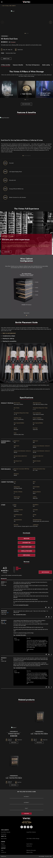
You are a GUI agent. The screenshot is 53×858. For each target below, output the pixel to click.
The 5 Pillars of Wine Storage (32, 838)
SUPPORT (3, 848)
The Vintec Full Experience (33, 65)
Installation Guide (26, 551)
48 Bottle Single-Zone (13, 733)
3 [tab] (25, 155)
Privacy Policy (47, 856)
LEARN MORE (7, 251)
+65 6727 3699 (26, 822)
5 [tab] (28, 155)
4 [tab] (27, 155)
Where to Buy (29, 852)
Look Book (3, 845)
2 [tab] (26, 33)
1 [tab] (26, 315)
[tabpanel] (26, 21)
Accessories (3, 834)
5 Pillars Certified (5, 65)
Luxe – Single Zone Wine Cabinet (39, 733)
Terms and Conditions (41, 856)
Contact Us (3, 852)
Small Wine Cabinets (5, 832)
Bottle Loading (46, 65)
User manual (26, 555)
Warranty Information (31, 850)
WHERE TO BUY (6, 58)
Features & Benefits (18, 65)
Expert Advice (29, 843)
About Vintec (4, 838)
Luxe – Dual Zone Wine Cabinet (14, 778)
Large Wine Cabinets (31, 832)
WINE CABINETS (5, 830)
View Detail (13, 742)
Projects (2, 843)
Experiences (29, 845)
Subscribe (26, 813)
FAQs (2, 850)
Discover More (26, 104)
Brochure (26, 538)
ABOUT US (3, 836)
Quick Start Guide (26, 546)
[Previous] (2, 22)
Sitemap (51, 856)
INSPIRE (3, 841)
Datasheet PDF (27, 542)
